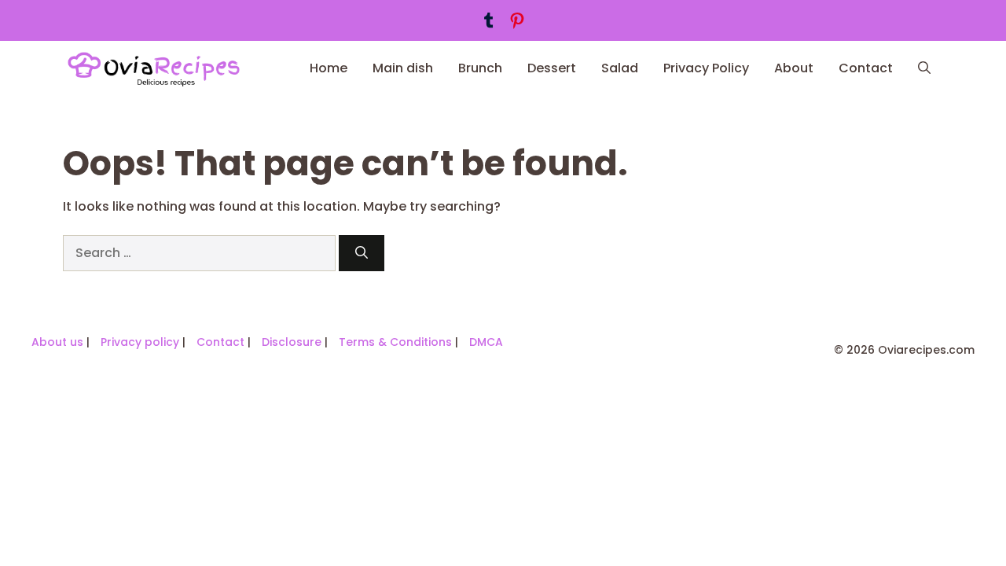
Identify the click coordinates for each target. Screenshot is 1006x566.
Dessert (551, 68)
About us (57, 342)
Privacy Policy (706, 68)
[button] (924, 68)
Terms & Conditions (395, 342)
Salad (619, 68)
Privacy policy (140, 342)
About (793, 68)
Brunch (480, 68)
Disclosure (291, 342)
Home (328, 68)
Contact (866, 68)
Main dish (403, 68)
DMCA (486, 342)
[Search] (361, 253)
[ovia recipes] (161, 68)
